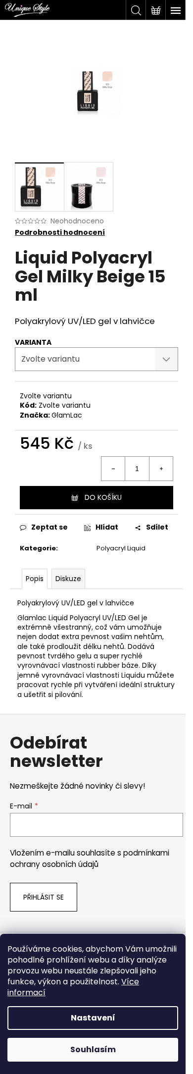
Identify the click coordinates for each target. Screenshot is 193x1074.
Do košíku (103, 497)
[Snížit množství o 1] (113, 469)
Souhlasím (93, 1049)
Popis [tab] (35, 579)
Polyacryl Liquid (120, 548)
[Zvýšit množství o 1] (161, 469)
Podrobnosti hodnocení (60, 232)
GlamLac (66, 415)
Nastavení (93, 1017)
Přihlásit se (43, 897)
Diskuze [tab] (68, 579)
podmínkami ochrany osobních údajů (89, 858)
